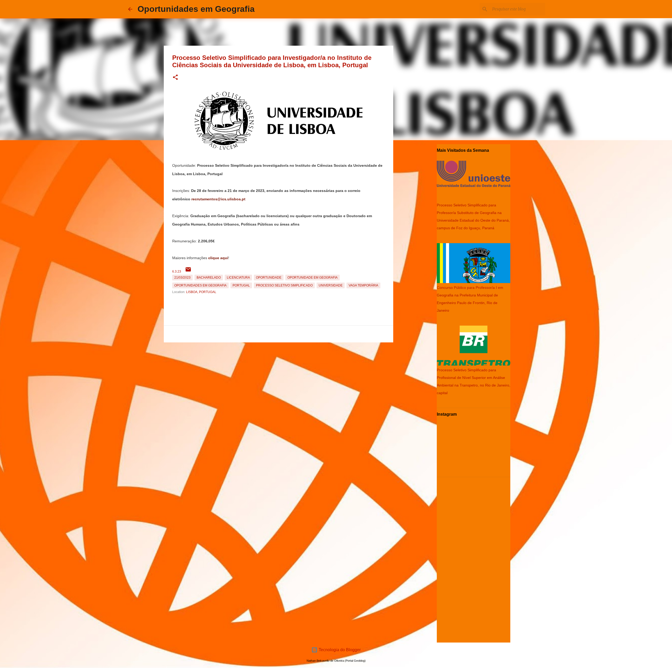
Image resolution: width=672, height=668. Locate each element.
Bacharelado (209, 277)
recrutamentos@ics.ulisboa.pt (218, 199)
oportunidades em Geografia (200, 285)
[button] (175, 77)
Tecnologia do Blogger (339, 650)
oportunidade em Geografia (312, 277)
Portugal (241, 285)
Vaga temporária (363, 285)
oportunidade (268, 277)
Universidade (331, 285)
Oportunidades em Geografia (196, 9)
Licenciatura (238, 277)
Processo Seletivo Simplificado (284, 285)
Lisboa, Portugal (201, 292)
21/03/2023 (182, 277)
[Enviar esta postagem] (188, 271)
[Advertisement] (278, 381)
